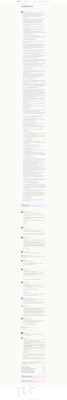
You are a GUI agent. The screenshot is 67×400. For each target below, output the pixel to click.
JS (44, 1)
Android (48, 1)
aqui (26, 41)
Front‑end (38, 1)
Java (34, 1)
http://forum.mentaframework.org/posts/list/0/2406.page (34, 64)
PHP (46, 1)
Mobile (41, 1)
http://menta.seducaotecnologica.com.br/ (29, 39)
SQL (43, 1)
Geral (36, 1)
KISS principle (28, 29)
